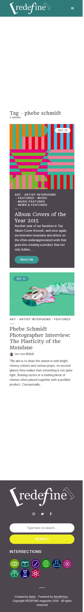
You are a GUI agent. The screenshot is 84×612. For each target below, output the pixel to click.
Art (18, 194)
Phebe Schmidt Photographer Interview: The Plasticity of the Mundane (40, 338)
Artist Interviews (40, 194)
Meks (32, 596)
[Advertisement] (42, 63)
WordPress (61, 596)
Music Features (31, 201)
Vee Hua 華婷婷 (24, 354)
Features (26, 198)
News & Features (32, 204)
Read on (26, 259)
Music (42, 198)
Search (42, 539)
